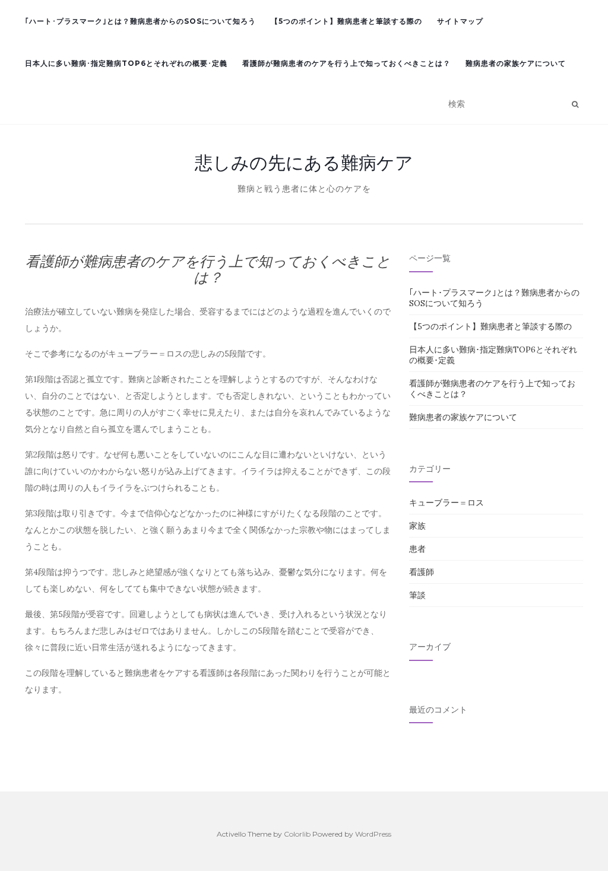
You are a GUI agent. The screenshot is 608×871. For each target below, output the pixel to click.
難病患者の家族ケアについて (516, 63)
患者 (417, 548)
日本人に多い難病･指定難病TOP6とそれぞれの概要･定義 (126, 63)
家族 (417, 525)
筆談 (417, 595)
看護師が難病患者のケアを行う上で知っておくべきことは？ (346, 63)
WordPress (373, 833)
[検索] (575, 104)
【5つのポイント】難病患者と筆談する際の (346, 21)
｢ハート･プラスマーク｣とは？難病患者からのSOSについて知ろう (140, 21)
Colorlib (297, 833)
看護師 (421, 572)
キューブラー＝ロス (446, 502)
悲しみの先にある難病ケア (304, 162)
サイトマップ (460, 21)
